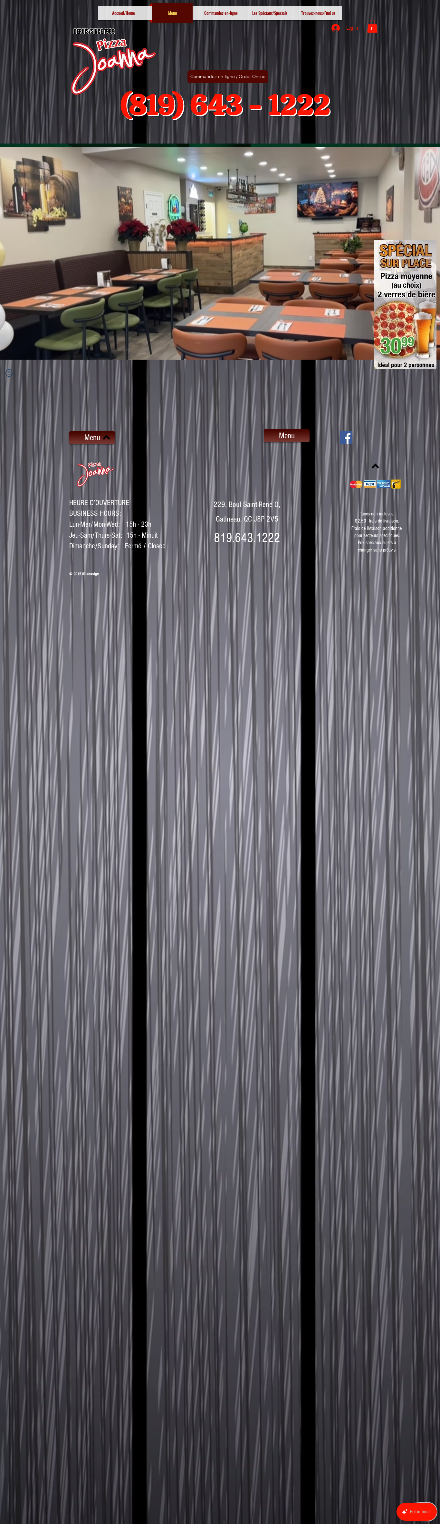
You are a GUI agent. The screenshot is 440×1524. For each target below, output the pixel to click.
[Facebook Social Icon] (346, 437)
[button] (372, 26)
